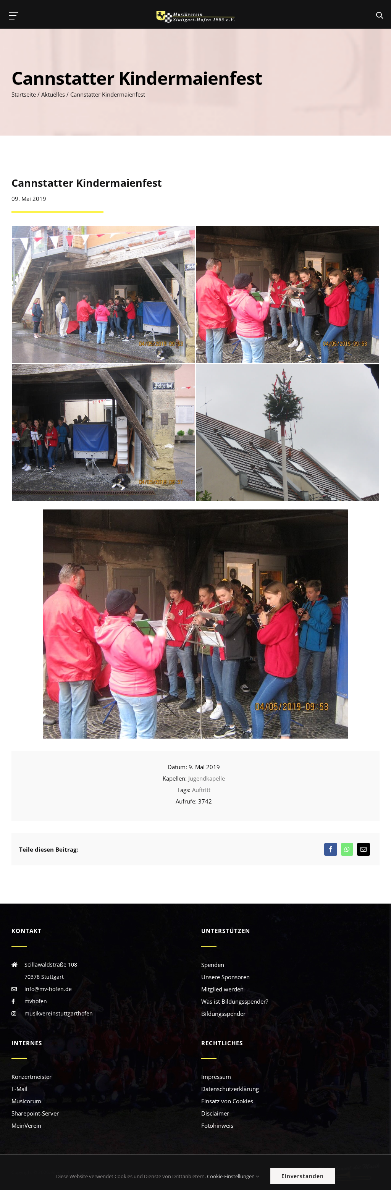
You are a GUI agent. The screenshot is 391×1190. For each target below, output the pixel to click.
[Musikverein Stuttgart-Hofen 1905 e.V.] (195, 17)
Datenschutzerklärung (230, 1089)
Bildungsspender (223, 1013)
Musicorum (26, 1101)
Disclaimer (215, 1113)
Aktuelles (53, 94)
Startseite (23, 94)
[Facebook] (330, 849)
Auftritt (201, 790)
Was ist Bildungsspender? (234, 1001)
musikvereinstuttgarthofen (58, 1013)
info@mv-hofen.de (48, 989)
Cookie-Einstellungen (231, 1176)
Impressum (216, 1076)
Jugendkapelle (206, 778)
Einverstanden (302, 1176)
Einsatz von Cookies (227, 1101)
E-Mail (19, 1089)
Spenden (212, 964)
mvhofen (35, 1001)
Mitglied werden (222, 989)
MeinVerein (26, 1125)
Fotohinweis (217, 1125)
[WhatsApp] (347, 849)
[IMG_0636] (195, 512)
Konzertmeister (31, 1076)
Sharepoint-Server (35, 1113)
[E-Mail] (363, 849)
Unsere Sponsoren (225, 977)
